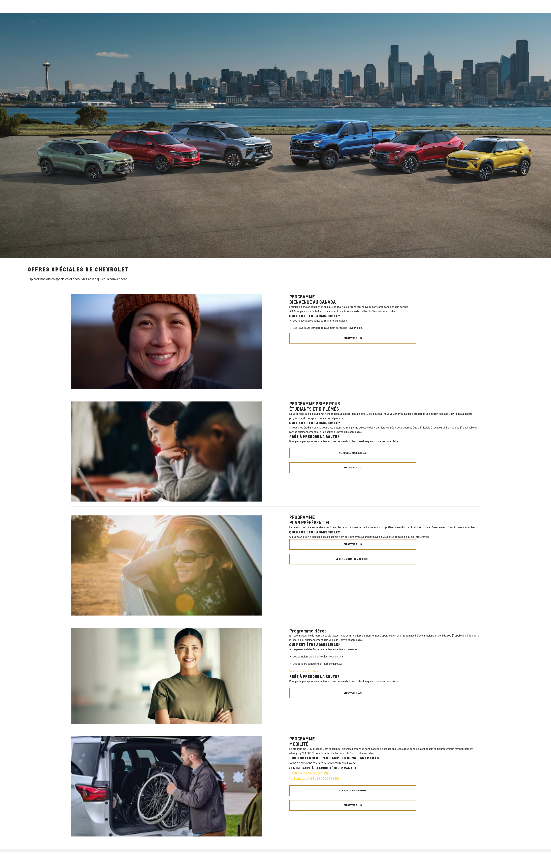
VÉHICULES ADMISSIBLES (352, 453)
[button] (296, 310)
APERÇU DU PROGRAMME (352, 790)
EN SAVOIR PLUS (353, 338)
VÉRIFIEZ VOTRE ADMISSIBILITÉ (353, 559)
